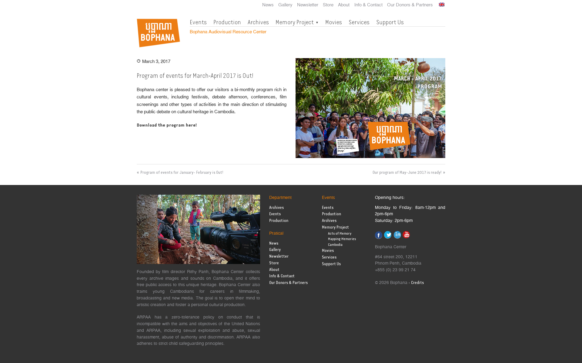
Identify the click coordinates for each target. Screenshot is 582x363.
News (268, 5)
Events (198, 22)
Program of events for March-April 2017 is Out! (195, 75)
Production (227, 22)
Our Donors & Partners (410, 5)
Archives (258, 22)
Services (359, 22)
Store (328, 5)
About (344, 5)
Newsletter (307, 5)
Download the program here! (167, 125)
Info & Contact (368, 5)
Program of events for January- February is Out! (181, 172)
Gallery (285, 5)
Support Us (390, 22)
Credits (417, 283)
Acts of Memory (339, 233)
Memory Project (295, 22)
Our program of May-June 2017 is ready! (407, 172)
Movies (333, 22)
